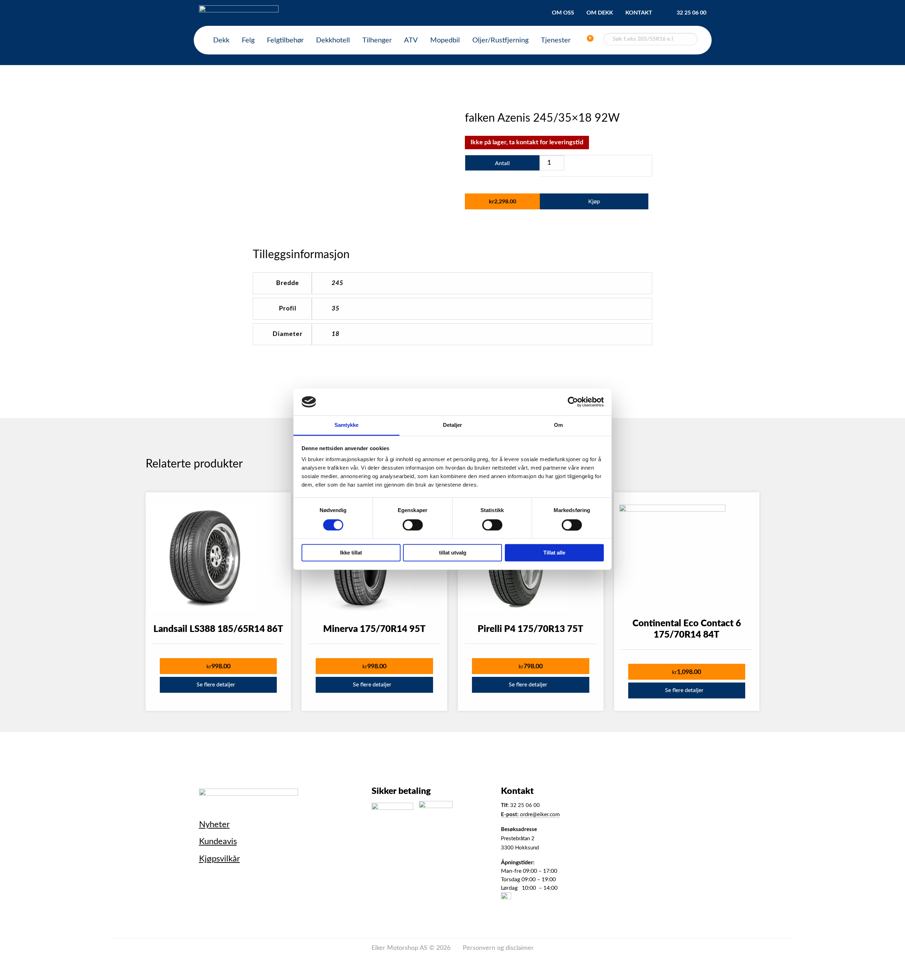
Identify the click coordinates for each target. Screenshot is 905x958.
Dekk (221, 40)
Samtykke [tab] (346, 425)
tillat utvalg (452, 553)
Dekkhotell (333, 40)
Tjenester (556, 40)
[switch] (413, 524)
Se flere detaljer (216, 684)
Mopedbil (445, 40)
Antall (502, 163)
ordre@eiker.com (530, 814)
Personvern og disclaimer (498, 948)
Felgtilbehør (285, 40)
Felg (248, 40)
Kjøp (594, 201)
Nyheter (214, 824)
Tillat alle (554, 553)
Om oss (563, 13)
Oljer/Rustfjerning (500, 40)
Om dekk (599, 13)
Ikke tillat (351, 553)
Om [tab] (558, 425)
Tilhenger (377, 40)
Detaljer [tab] (452, 425)
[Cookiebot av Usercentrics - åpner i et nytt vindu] (573, 401)
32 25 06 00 (691, 13)
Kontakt (638, 13)
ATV (411, 40)
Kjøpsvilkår (219, 859)
